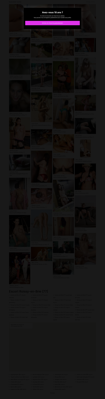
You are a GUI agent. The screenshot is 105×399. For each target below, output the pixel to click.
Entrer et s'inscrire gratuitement (52, 23)
